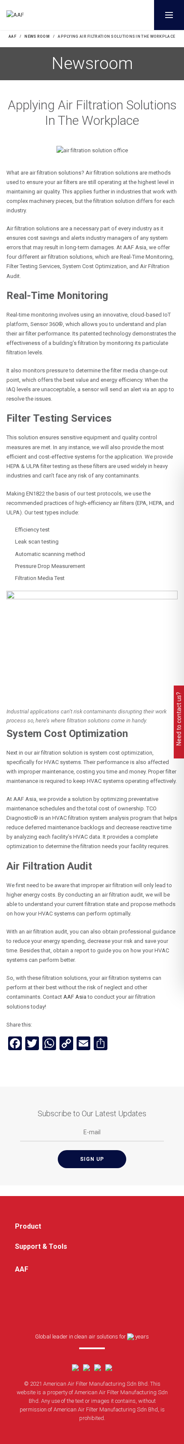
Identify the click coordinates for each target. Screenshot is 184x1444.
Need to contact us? (178, 719)
